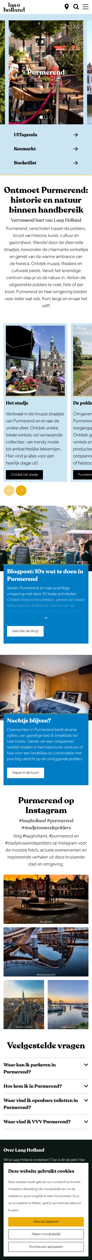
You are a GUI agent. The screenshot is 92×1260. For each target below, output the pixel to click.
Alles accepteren (46, 1221)
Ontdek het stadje (24, 474)
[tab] (41, 117)
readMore (46, 620)
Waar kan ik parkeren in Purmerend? (30, 1068)
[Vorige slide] (9, 490)
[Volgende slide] (21, 490)
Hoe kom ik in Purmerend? (33, 1086)
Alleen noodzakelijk (46, 1234)
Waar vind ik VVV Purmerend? (37, 1122)
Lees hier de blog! (25, 631)
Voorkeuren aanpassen (46, 1247)
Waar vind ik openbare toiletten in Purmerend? (41, 1104)
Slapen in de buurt (25, 772)
